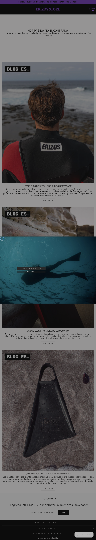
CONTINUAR (31, 272)
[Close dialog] (2, 238)
